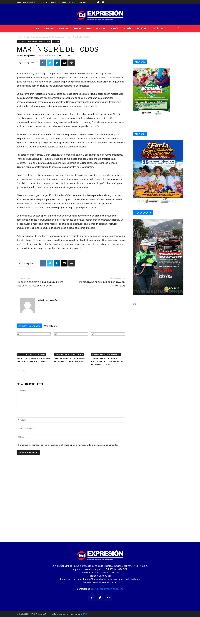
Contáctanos (159, 28)
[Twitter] (98, 2)
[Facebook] (92, 2)
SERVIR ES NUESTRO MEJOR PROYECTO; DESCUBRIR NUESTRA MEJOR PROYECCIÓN (107, 361)
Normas (82, 2)
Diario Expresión (27, 55)
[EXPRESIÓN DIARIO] (100, 15)
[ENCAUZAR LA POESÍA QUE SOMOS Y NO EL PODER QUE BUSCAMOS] (34, 344)
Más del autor (51, 326)
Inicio (19, 37)
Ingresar (44, 2)
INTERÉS (127, 28)
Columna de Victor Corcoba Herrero (31, 354)
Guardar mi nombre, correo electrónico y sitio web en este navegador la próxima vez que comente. (69, 445)
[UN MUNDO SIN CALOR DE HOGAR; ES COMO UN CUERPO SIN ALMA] (71, 344)
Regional (62, 2)
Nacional (72, 2)
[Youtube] (103, 2)
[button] (179, 28)
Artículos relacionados (29, 326)
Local (53, 2)
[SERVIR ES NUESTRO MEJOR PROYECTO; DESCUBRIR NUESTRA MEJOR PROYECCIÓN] (108, 344)
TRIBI (85, 614)
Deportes (141, 28)
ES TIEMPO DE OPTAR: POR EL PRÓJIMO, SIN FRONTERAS (102, 284)
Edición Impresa (83, 28)
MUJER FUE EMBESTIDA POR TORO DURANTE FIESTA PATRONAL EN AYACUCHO (40, 284)
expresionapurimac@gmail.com (107, 588)
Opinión (114, 28)
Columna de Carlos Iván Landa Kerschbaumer (44, 37)
